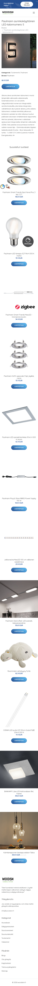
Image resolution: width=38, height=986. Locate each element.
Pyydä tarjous (27, 4)
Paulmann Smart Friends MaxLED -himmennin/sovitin (19, 316)
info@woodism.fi (8, 911)
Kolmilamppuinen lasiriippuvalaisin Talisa (19, 853)
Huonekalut (6, 923)
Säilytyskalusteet (8, 927)
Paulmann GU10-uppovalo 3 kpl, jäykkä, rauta (19, 377)
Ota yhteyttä (6, 959)
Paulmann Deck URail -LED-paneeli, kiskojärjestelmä (19, 622)
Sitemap (5, 971)
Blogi (3, 956)
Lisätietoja (10, 86)
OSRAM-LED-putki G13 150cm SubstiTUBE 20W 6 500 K (19, 731)
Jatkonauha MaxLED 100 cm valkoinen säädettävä (19, 561)
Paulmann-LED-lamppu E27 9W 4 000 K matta (19, 255)
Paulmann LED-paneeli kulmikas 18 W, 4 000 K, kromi (19, 438)
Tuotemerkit (15, 73)
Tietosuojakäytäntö (9, 967)
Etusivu (4, 28)
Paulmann (24, 73)
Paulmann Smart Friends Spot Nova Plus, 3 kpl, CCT (19, 193)
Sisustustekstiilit (7, 934)
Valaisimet (5, 942)
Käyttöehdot (6, 963)
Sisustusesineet (7, 930)
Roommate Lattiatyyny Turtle (19, 671)
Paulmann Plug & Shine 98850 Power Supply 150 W (19, 499)
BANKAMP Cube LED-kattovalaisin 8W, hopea (19, 792)
